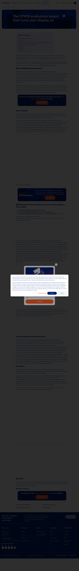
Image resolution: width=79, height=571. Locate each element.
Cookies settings (42, 293)
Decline (62, 293)
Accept (52, 293)
